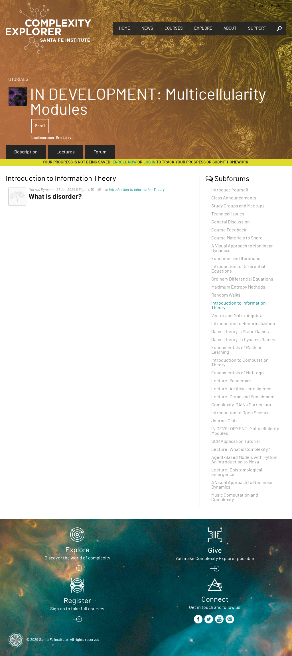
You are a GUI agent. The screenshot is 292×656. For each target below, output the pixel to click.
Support (257, 28)
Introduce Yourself (230, 190)
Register (278, 6)
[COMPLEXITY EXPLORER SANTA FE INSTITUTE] (48, 28)
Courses (174, 28)
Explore (203, 28)
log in (149, 162)
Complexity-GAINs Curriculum (241, 405)
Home (124, 28)
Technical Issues (227, 214)
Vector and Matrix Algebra (236, 315)
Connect (214, 599)
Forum (100, 152)
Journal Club (224, 421)
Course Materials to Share (237, 238)
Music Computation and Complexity (234, 497)
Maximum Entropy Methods (238, 287)
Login (259, 6)
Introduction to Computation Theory (240, 362)
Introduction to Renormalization (243, 323)
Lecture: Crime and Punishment (243, 397)
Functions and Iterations (235, 258)
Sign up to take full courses (77, 609)
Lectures (65, 152)
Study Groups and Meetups (238, 206)
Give (215, 550)
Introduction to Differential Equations (238, 268)
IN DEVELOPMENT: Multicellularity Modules (245, 431)
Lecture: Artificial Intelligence (241, 389)
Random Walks (225, 295)
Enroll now (125, 162)
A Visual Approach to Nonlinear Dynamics (242, 248)
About (230, 28)
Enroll (40, 126)
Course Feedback (228, 230)
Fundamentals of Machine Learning (237, 350)
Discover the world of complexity (77, 558)
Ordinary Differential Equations (242, 279)
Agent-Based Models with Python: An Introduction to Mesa (245, 459)
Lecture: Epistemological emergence (236, 472)
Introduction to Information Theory (137, 190)
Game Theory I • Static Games (240, 331)
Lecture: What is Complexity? (240, 449)
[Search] (279, 29)
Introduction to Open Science (240, 413)
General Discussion (230, 222)
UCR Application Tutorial (235, 441)
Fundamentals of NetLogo (237, 373)
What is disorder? (55, 196)
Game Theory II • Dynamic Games (243, 339)
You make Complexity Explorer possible (214, 558)
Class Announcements (233, 198)
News (147, 28)
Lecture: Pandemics (231, 381)
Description (26, 152)
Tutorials (17, 79)
